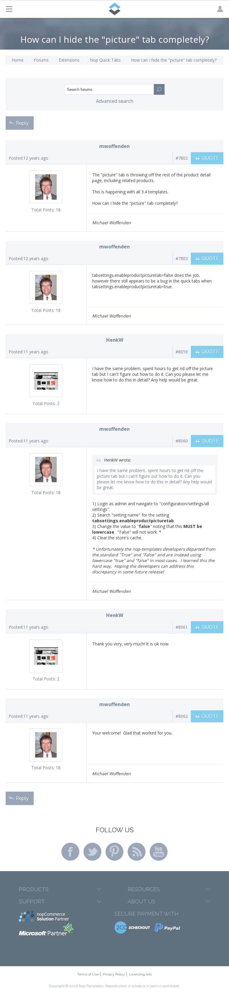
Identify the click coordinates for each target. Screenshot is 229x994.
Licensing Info (140, 974)
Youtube (159, 852)
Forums (41, 60)
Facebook (70, 852)
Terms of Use (88, 974)
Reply (22, 123)
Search (159, 89)
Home (18, 60)
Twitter (92, 852)
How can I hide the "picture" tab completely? (173, 60)
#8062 (182, 716)
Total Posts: (43, 210)
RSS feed (137, 852)
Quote (210, 158)
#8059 (182, 352)
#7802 (182, 158)
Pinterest (114, 852)
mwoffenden (114, 146)
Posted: (16, 158)
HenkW (114, 340)
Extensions (69, 60)
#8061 (182, 627)
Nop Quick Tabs (105, 60)
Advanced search (114, 101)
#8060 (182, 441)
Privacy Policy (114, 974)
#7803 (182, 258)
